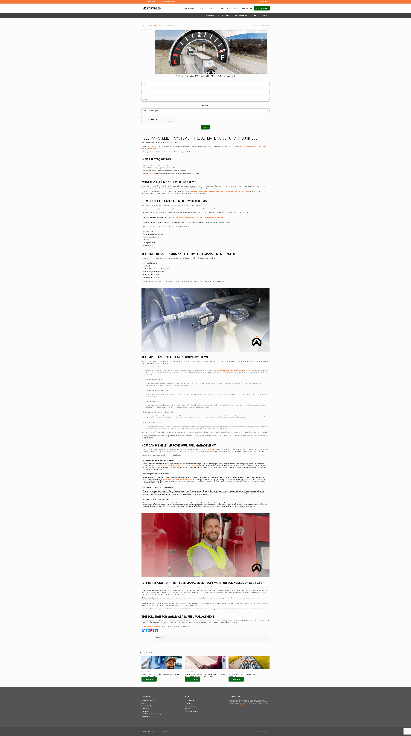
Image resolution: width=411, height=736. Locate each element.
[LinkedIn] (266, 731)
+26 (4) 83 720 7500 (150, 2)
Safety (143, 703)
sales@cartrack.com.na (168, 2)
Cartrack (156, 25)
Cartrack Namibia (209, 449)
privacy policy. (240, 705)
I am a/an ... (205, 106)
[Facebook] (257, 731)
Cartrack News (190, 700)
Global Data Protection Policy (151, 714)
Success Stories (190, 706)
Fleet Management (147, 700)
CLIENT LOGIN (265, 1)
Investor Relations (147, 706)
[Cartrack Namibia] (152, 8)
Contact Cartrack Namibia (150, 626)
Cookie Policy (145, 716)
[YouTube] (263, 731)
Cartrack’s (152, 173)
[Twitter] (260, 731)
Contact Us (145, 708)
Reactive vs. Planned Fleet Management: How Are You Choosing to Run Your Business (205, 675)
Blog (187, 696)
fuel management (158, 165)
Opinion (187, 703)
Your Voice (145, 711)
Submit (205, 127)
